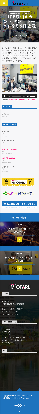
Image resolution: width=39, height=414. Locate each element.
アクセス (7, 332)
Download (31, 99)
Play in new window (17, 99)
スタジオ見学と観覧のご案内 (14, 340)
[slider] (33, 96)
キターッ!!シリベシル (9, 149)
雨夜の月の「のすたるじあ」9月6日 (20, 259)
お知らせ (7, 335)
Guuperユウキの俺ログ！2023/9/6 (20, 230)
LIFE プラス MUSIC (8, 158)
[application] (19, 96)
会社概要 (7, 329)
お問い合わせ (8, 343)
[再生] (5, 96)
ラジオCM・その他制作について (15, 337)
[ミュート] (28, 96)
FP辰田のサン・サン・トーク (19, 13)
